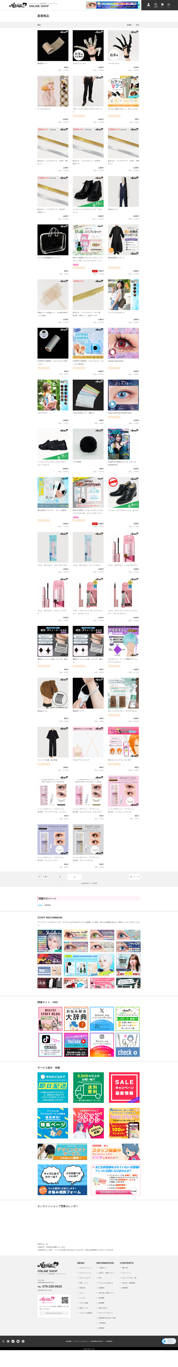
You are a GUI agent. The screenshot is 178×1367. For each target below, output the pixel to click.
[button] (168, 1341)
